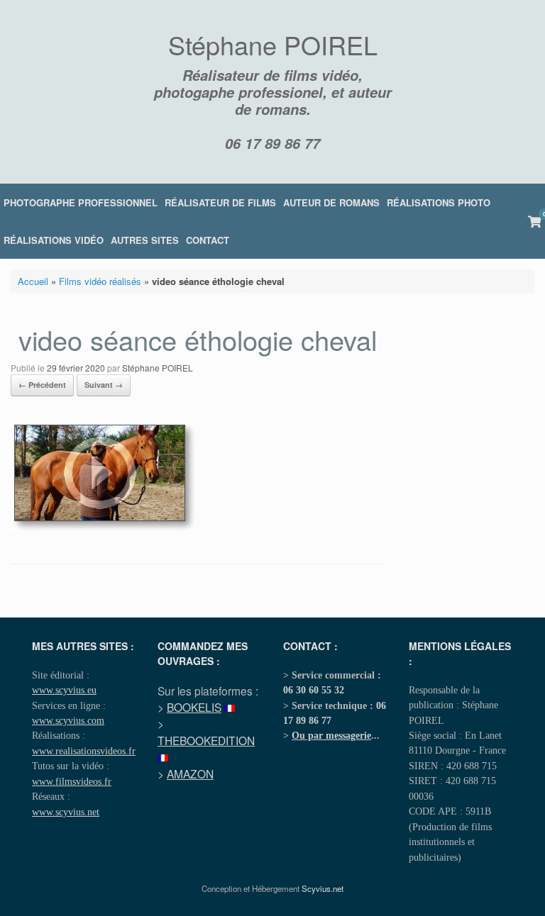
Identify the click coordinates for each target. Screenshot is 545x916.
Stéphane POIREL (157, 368)
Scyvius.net (322, 888)
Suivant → (103, 384)
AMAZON (190, 773)
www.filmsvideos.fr (71, 781)
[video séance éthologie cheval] (103, 527)
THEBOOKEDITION (206, 740)
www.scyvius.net (65, 811)
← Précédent (42, 384)
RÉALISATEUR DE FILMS (220, 202)
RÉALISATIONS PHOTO (438, 202)
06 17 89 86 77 (272, 143)
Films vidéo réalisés (100, 281)
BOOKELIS (194, 707)
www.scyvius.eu (64, 690)
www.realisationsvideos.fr (84, 750)
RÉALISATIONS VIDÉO (54, 240)
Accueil (33, 281)
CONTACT (207, 240)
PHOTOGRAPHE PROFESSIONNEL (81, 202)
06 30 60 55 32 (313, 690)
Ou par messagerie (331, 735)
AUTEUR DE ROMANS (331, 202)
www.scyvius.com (68, 720)
